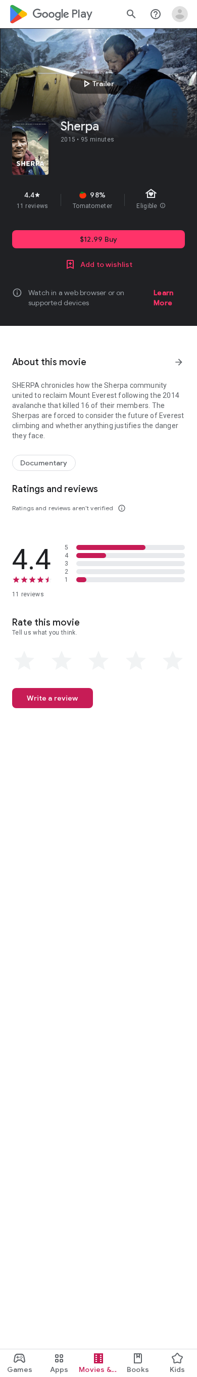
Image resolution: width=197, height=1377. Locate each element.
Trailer (97, 84)
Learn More (163, 297)
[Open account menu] (180, 14)
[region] (98, 200)
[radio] (24, 661)
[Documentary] (44, 462)
